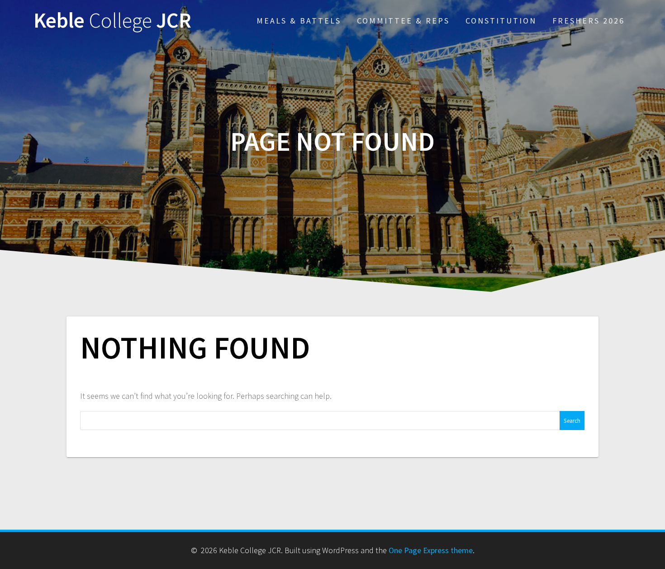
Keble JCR (112, 20)
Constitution (501, 20)
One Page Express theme (431, 550)
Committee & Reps (403, 20)
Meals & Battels (298, 20)
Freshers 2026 (588, 20)
